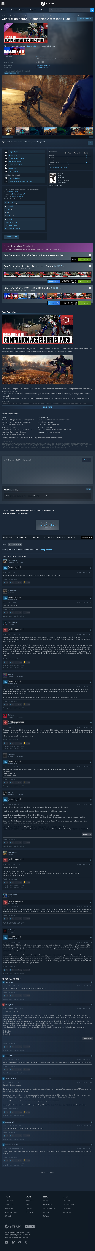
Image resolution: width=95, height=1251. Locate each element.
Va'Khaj (10, 792)
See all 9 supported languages (59, 167)
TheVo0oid (12, 754)
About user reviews (9, 513)
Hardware (29, 1208)
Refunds (46, 1216)
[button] (5, 10)
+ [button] (17, 73)
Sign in (4, 142)
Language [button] (35, 537)
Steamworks (9, 1208)
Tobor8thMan (12, 622)
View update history (11, 222)
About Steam (9, 1201)
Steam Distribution (11, 1212)
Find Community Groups (12, 228)
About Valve (30, 1201)
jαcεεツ (10, 674)
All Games (5, 16)
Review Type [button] (7, 537)
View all (88, 489)
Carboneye (12, 930)
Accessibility (47, 1204)
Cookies (46, 1212)
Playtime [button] (60, 537)
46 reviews (20, 562)
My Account (67, 1212)
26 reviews (11, 897)
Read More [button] (87, 834)
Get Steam (66, 1201)
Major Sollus (12, 894)
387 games (11, 756)
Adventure (13, 73)
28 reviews (20, 756)
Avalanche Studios (42, 68)
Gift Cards (8, 1216)
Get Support (67, 1208)
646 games (11, 794)
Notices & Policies (49, 1208)
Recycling (29, 1212)
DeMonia (11, 715)
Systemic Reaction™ (43, 66)
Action (6, 73)
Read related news (11, 225)
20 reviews (20, 717)
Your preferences (22, 513)
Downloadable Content (41, 16)
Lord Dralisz (12, 852)
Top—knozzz (12, 560)
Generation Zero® (26, 16)
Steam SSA (9, 1204)
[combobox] (69, 10)
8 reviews (10, 854)
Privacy (45, 1201)
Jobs (27, 1204)
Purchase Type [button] (22, 537)
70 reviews (11, 624)
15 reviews (20, 794)
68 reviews (11, 592)
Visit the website (10, 203)
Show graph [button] (86, 537)
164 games (11, 562)
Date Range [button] (48, 537)
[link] (69, 281)
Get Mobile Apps (68, 1204)
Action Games (14, 16)
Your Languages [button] (14, 544)
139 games (11, 717)
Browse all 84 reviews (47, 1173)
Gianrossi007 (12, 590)
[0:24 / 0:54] (47, 101)
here (38, 496)
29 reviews (20, 676)
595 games (11, 676)
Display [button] (70, 537)
